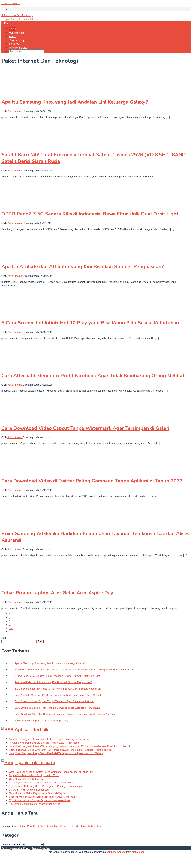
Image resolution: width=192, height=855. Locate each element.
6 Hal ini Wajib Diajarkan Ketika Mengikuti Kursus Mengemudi (42, 796)
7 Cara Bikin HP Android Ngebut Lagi (29, 789)
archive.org (138, 852)
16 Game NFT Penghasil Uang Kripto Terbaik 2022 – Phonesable (44, 742)
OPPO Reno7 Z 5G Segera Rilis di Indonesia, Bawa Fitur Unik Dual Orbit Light (90, 214)
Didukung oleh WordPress (16, 848)
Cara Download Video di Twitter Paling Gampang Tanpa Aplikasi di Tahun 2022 (92, 481)
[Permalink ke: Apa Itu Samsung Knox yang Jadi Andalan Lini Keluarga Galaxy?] (20, 93)
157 (11, 628)
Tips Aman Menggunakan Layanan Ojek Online (34, 804)
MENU (5, 23)
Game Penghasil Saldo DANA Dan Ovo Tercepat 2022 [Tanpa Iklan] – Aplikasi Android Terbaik (60, 749)
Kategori (6, 844)
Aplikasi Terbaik (31, 730)
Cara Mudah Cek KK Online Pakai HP (29, 779)
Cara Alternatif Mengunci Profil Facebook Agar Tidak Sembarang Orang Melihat (93, 375)
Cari (4, 638)
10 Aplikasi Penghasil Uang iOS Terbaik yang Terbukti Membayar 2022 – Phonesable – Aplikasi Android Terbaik (69, 746)
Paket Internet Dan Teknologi (17, 15)
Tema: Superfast (41, 848)
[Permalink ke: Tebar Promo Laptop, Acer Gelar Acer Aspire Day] (20, 584)
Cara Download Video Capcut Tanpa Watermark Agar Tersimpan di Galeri (85, 428)
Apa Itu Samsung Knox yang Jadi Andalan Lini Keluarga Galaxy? (75, 102)
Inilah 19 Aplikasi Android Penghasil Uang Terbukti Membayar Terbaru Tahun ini (63, 826)
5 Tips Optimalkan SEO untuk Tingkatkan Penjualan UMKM (41, 782)
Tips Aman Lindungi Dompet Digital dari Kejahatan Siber (39, 800)
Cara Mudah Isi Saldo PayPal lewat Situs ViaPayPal (37, 793)
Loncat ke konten (11, 3)
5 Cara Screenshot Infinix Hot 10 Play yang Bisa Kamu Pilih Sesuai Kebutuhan (90, 322)
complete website (115, 852)
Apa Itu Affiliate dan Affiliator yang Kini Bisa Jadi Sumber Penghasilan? (83, 266)
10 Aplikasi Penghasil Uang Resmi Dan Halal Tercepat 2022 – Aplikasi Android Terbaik (56, 753)
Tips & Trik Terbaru (35, 762)
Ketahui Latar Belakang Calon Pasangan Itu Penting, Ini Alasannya (45, 786)
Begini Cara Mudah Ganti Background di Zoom (34, 775)
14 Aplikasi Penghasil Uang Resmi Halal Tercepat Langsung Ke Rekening (49, 739)
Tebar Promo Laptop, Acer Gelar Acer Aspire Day (57, 592)
